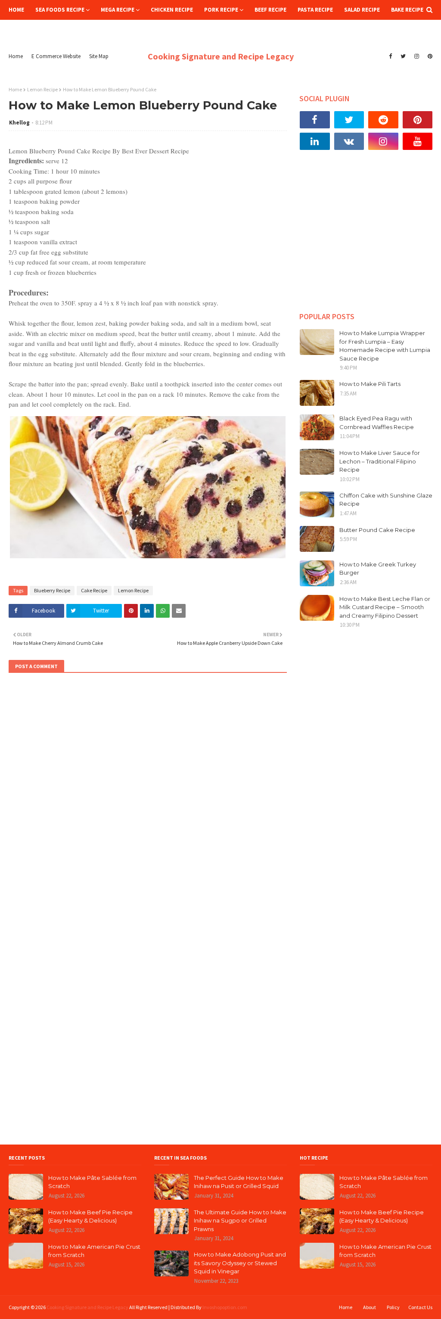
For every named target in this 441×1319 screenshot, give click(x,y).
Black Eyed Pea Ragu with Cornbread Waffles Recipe (376, 422)
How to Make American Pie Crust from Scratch (94, 1251)
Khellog (19, 122)
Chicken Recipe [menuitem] (172, 9)
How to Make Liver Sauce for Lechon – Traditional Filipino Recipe (379, 461)
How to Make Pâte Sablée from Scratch (92, 1182)
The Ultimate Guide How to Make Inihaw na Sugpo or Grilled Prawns (240, 1220)
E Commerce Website (56, 56)
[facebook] (390, 56)
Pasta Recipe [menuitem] (315, 9)
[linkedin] (315, 141)
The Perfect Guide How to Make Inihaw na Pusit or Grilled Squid (238, 1182)
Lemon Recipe (42, 89)
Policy (393, 1307)
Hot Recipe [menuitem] (30, 29)
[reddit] (383, 119)
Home (16, 56)
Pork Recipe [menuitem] (221, 9)
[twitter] (403, 56)
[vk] (349, 141)
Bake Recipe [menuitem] (407, 9)
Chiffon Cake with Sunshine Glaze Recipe (385, 499)
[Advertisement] (366, 237)
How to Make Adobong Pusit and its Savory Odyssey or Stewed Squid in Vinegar (240, 1263)
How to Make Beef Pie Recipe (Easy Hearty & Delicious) (90, 1216)
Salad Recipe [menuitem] (362, 9)
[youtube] (418, 141)
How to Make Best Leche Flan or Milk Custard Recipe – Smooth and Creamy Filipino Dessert (384, 607)
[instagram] (416, 56)
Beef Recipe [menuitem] (270, 9)
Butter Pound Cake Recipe (377, 529)
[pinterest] (428, 56)
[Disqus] (148, 797)
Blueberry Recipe (52, 590)
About (369, 1307)
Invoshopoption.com (224, 1307)
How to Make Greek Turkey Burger (377, 568)
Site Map (99, 56)
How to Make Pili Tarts (370, 383)
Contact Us (420, 1307)
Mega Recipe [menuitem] (117, 9)
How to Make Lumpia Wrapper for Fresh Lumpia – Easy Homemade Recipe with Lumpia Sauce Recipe (384, 346)
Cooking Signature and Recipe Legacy (221, 56)
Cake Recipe (94, 590)
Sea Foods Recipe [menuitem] (59, 9)
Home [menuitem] (16, 9)
